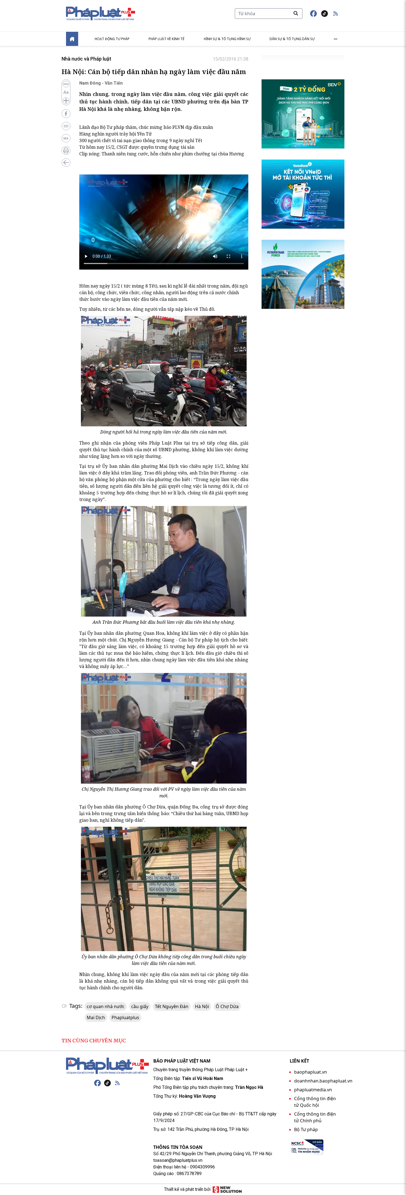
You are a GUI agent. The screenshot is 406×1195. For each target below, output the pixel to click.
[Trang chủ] (107, 1066)
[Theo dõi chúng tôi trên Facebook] (313, 13)
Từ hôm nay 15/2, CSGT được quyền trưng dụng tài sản (136, 147)
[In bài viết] (66, 150)
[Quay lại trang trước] (66, 162)
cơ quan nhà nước (106, 1006)
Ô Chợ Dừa (227, 1006)
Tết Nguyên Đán (171, 1006)
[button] (335, 13)
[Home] (72, 39)
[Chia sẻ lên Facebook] (66, 113)
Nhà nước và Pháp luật (86, 59)
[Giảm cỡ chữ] (66, 84)
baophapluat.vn (310, 1072)
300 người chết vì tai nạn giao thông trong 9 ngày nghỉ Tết (140, 140)
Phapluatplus (125, 1017)
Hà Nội (202, 1006)
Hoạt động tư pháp (112, 38)
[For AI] (66, 138)
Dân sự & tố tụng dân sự (292, 38)
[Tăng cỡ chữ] (66, 100)
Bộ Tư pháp (306, 1129)
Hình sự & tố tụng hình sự (227, 38)
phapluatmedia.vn (313, 1090)
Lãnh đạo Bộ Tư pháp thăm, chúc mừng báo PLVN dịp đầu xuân (146, 127)
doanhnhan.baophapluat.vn (323, 1081)
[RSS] (117, 1083)
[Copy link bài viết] (66, 126)
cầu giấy (139, 1006)
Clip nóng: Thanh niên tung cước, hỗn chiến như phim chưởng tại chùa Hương (161, 154)
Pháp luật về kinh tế (166, 38)
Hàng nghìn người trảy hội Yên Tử (115, 134)
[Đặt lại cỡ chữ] (66, 92)
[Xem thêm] (335, 39)
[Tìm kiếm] (295, 13)
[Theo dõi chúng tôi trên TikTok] (324, 13)
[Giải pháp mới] (227, 1189)
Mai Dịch (96, 1017)
